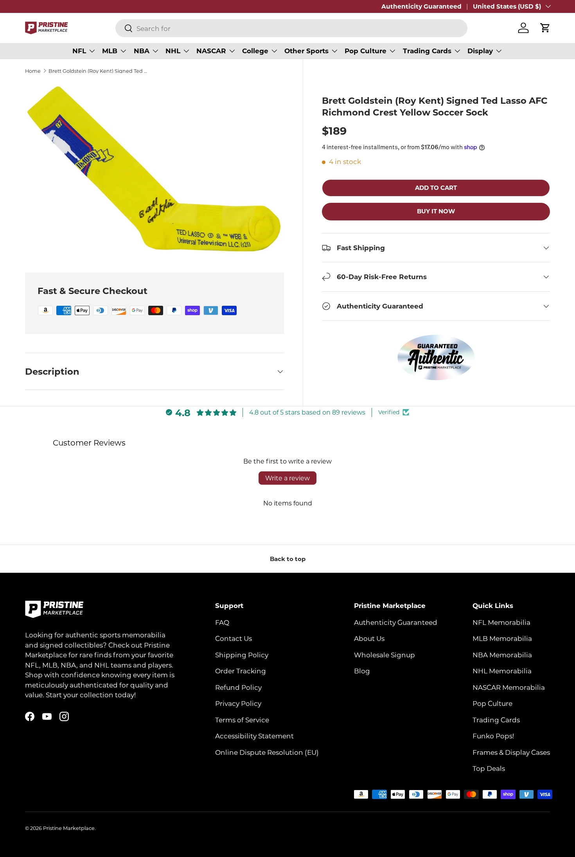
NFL (79, 50)
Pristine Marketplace (69, 828)
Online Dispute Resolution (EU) (267, 751)
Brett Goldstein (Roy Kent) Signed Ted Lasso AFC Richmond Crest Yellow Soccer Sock (98, 71)
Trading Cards (427, 50)
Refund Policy (238, 686)
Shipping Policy (241, 654)
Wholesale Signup (384, 654)
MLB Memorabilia (502, 638)
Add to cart (436, 187)
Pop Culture (365, 50)
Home (33, 71)
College (255, 50)
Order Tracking (240, 670)
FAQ (222, 621)
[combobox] (291, 28)
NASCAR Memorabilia (509, 686)
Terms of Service (242, 719)
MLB (109, 50)
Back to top (287, 559)
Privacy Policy (238, 703)
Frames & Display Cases (511, 751)
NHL (172, 50)
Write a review (287, 478)
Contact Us (233, 638)
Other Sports (306, 50)
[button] (545, 27)
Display (480, 50)
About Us (369, 638)
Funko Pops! (493, 735)
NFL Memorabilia (501, 621)
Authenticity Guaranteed (421, 6)
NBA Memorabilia (502, 654)
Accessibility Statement (254, 735)
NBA (141, 50)
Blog (362, 670)
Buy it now (436, 211)
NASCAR (211, 50)
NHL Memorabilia (502, 670)
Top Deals (489, 768)
